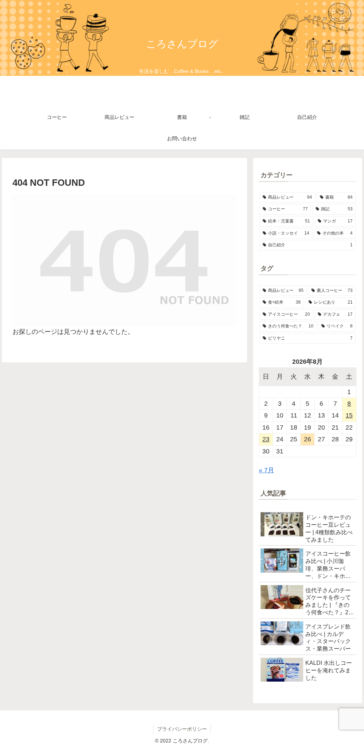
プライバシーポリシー (182, 729)
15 (349, 415)
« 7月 (266, 470)
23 (265, 439)
